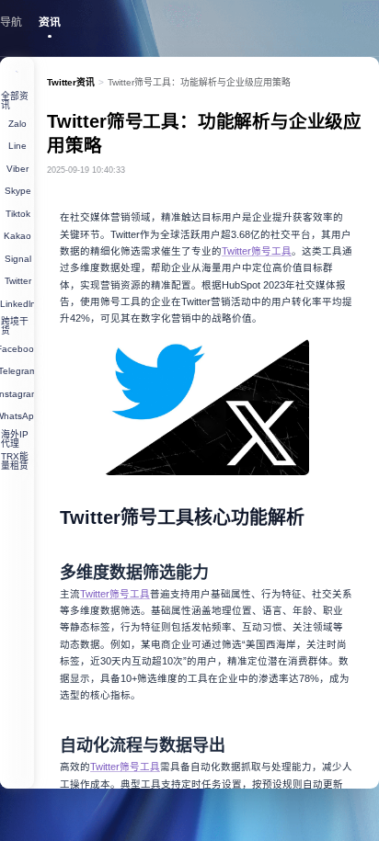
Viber (17, 169)
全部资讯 (15, 100)
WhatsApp (17, 416)
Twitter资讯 (71, 82)
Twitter (18, 281)
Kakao (17, 236)
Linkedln (17, 304)
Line (17, 146)
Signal (18, 259)
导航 (11, 22)
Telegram (17, 371)
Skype (18, 191)
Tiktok (18, 214)
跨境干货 (15, 325)
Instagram (17, 394)
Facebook (17, 349)
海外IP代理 (15, 439)
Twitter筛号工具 (257, 250)
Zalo (17, 124)
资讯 (50, 22)
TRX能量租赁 (15, 461)
